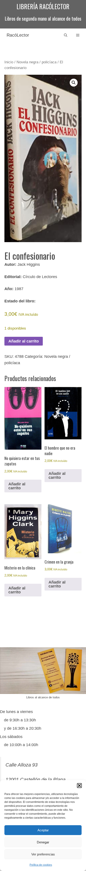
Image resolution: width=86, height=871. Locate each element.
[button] (79, 785)
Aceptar (43, 830)
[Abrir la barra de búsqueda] (66, 35)
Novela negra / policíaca (36, 62)
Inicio (8, 62)
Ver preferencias (43, 854)
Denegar (43, 842)
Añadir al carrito (23, 341)
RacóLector (18, 35)
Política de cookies (41, 864)
